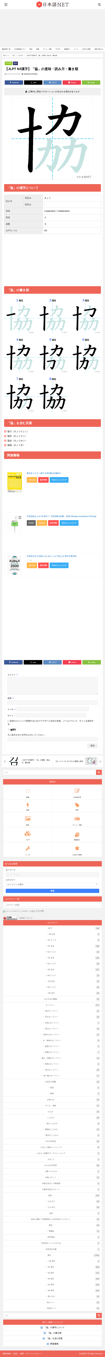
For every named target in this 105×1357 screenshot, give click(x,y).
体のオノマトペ (72, 1011)
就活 (74, 1088)
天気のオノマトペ (72, 1023)
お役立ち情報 (72, 1082)
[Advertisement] (52, 28)
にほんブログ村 (36, 911)
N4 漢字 (73, 1285)
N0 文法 (74, 934)
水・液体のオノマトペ (71, 1040)
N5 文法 (73, 993)
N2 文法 (73, 958)
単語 (74, 1225)
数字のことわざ (72, 1135)
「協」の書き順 (52, 1333)
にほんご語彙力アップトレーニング (68, 1153)
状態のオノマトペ (72, 1052)
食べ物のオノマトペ (71, 1076)
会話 (74, 1213)
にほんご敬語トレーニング (69, 1147)
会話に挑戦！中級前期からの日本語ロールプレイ (65, 1219)
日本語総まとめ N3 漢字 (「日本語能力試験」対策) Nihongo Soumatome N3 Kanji (61, 516)
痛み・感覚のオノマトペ (70, 1058)
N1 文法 (73, 946)
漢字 (15, 63)
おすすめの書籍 (71, 999)
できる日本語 (72, 1141)
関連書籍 (52, 1344)
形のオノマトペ (72, 1029)
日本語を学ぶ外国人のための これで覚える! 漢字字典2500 (52, 556)
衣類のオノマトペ (72, 1064)
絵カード (73, 1302)
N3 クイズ (73, 964)
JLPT (73, 928)
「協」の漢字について (53, 1327)
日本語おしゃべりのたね (70, 1243)
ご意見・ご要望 (18, 1354)
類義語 (74, 1231)
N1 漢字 (73, 1267)
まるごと (73, 1159)
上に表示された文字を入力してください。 (26, 735)
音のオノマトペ (72, 1070)
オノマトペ (72, 1005)
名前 (10, 698)
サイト (10, 715)
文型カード (73, 1308)
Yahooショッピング (59, 480)
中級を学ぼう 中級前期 (70, 1183)
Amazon (32, 480)
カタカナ (73, 1201)
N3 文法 (73, 969)
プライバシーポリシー (33, 1354)
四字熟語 (73, 1237)
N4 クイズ (73, 975)
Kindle (31, 523)
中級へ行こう (72, 1177)
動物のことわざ (72, 1129)
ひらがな (73, 1207)
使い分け (73, 1296)
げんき (73, 1112)
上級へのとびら (72, 1171)
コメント (12, 675)
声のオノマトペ (72, 1017)
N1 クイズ (73, 940)
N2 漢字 (73, 1273)
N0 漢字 (74, 1261)
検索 (53, 891)
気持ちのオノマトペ (71, 1034)
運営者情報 (7, 1354)
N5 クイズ (73, 987)
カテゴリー (10, 880)
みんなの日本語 (71, 1165)
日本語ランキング (26, 918)
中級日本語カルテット (70, 1189)
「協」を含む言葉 (52, 1338)
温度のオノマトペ (72, 1046)
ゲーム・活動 (72, 1106)
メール (11, 709)
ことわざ (73, 1118)
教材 (74, 1093)
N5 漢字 (73, 1290)
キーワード (10, 870)
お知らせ (73, 1100)
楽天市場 (43, 480)
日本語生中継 (72, 1249)
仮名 (73, 1195)
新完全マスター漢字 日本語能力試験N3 (43, 473)
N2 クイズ (73, 952)
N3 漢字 (9, 63)
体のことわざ (73, 1123)
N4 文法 (73, 981)
